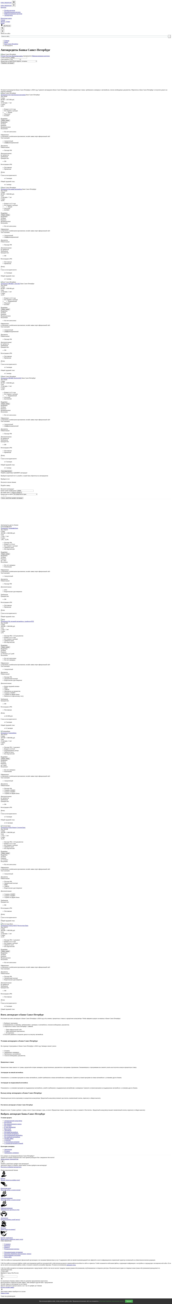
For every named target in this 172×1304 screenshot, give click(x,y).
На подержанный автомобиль (13, 1135)
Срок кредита (5, 59)
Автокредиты (8, 15)
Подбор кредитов (9, 10)
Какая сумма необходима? (9, 490)
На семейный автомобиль (12, 1137)
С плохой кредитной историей (13, 1143)
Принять (128, 1301)
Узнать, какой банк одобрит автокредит (12, 498)
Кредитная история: (7, 494)
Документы (7, 1130)
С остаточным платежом (11, 1142)
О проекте (7, 1244)
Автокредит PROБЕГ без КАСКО (11, 378)
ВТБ (32, 621)
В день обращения (9, 1127)
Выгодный (7, 1129)
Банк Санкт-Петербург (11, 44)
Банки (2, 23)
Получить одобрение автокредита (11, 1167)
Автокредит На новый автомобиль (11, 189)
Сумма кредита (5, 57)
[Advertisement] (54, 76)
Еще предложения (6, 471)
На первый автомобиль (11, 1133)
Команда (7, 1247)
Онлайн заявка (8, 1138)
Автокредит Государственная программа (13, 95)
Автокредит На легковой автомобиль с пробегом (16, 621)
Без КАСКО (8, 1122)
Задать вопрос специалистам (9, 1159)
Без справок (8, 1125)
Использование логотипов (12, 1255)
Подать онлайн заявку (7, 1287)
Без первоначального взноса (13, 1124)
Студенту (7, 1151)
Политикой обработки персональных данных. (112, 1301)
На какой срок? (5, 492)
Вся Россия (7, 26)
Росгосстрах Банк (22, 925)
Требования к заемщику (11, 1152)
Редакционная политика (11, 1249)
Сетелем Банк (21, 827)
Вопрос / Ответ (5, 21)
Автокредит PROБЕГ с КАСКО (10, 283)
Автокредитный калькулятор (13, 1121)
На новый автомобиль (11, 1132)
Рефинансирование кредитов (13, 13)
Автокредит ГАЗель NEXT (9, 925)
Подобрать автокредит (7, 63)
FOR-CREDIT (6, 2)
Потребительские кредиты (12, 12)
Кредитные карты (6, 18)
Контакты (7, 1245)
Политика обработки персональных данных (17, 1253)
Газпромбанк (12, 733)
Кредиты (3, 7)
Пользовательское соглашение (13, 1252)
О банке (3, 56)
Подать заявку (5, 120)
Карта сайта (8, 1257)
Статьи (3, 20)
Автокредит (4, 528)
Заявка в (5, 1293)
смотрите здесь (71, 1265)
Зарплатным (8, 1149)
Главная (6, 40)
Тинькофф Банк (13, 528)
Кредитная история (7, 61)
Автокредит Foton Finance (9, 827)
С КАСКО (7, 1140)
